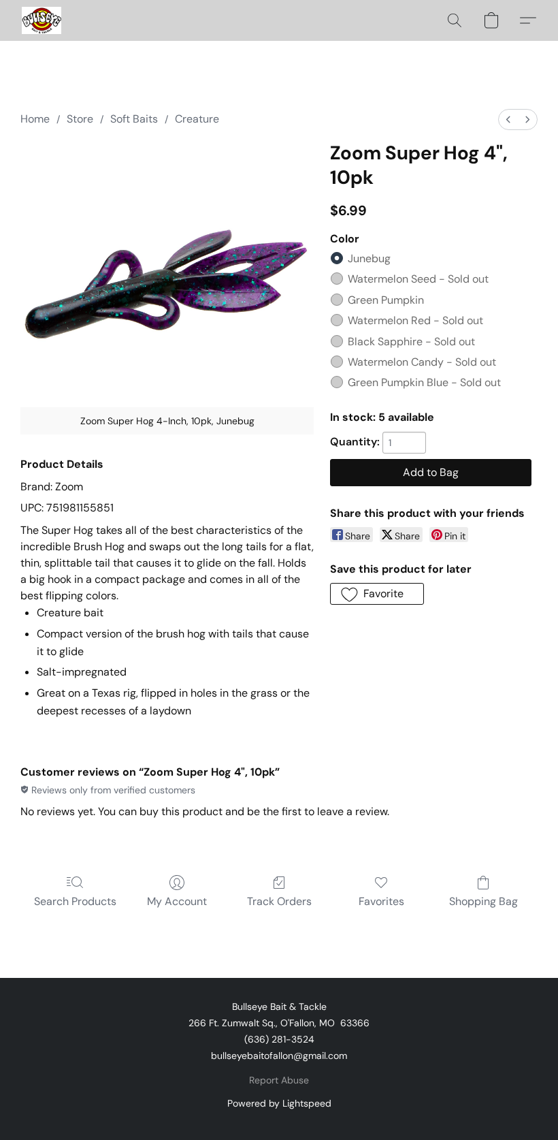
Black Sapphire (411, 341)
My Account (177, 901)
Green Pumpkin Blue (424, 382)
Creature (197, 119)
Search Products (75, 901)
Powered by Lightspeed (279, 1103)
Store (80, 119)
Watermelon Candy (422, 362)
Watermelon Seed (418, 279)
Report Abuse (279, 1080)
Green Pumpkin (386, 300)
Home (35, 119)
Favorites (381, 901)
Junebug (369, 258)
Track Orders (279, 901)
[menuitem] (508, 119)
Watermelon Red (415, 320)
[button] (41, 20)
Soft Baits (134, 119)
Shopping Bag (483, 901)
